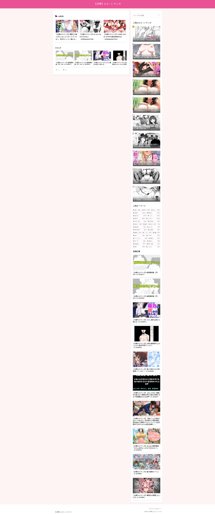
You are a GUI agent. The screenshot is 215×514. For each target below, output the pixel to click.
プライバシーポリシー (155, 508)
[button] (123, 58)
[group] (64, 58)
